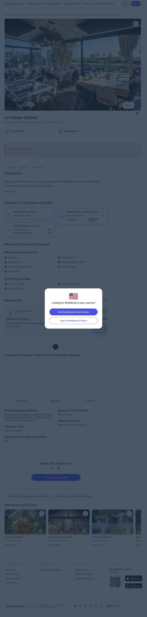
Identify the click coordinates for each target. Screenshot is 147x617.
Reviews (24, 167)
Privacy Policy (59, 605)
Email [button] (57, 401)
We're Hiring (12, 574)
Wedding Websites (71, 3)
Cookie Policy (44, 605)
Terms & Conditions (47, 607)
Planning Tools (88, 3)
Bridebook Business (50, 569)
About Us (10, 569)
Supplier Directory (83, 574)
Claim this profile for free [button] (20, 153)
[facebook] (52, 468)
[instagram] (59, 468)
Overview (11, 167)
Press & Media (13, 578)
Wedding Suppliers (52, 3)
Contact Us (11, 582)
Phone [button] (91, 401)
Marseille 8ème (34, 122)
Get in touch (38, 167)
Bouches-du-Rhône (17, 122)
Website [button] (24, 401)
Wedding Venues (34, 3)
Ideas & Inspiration (106, 3)
